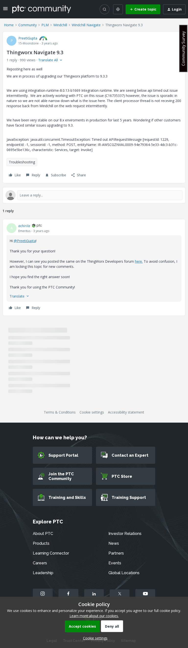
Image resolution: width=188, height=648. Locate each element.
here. (139, 261)
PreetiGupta (27, 38)
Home (9, 25)
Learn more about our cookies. (94, 615)
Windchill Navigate (86, 25)
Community (27, 25)
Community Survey (183, 48)
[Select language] (118, 9)
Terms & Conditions (60, 412)
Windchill (60, 25)
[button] (5, 10)
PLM (45, 25)
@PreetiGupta (25, 240)
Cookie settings (92, 412)
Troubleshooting (22, 162)
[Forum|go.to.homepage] (41, 9)
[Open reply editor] (94, 195)
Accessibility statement (126, 412)
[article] (94, 267)
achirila (24, 225)
